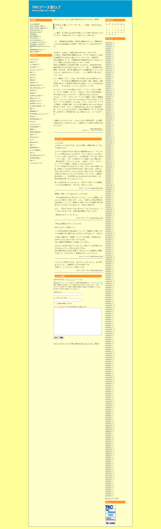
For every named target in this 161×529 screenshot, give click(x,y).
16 (112, 30)
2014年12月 (108, 305)
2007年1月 (108, 495)
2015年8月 (108, 289)
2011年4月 (108, 393)
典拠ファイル (33, 98)
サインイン (70, 279)
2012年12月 (108, 353)
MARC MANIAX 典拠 (36, 26)
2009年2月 (108, 445)
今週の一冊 (33, 142)
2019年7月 (108, 195)
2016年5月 (108, 271)
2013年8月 (108, 337)
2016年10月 (108, 261)
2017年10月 (108, 237)
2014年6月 (108, 317)
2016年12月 (108, 257)
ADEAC (32, 116)
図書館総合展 (33, 147)
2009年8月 (108, 433)
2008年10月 (108, 453)
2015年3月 (108, 299)
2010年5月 (108, 415)
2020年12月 (108, 162)
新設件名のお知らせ (35, 85)
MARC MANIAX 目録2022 (37, 28)
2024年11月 (108, 68)
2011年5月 (108, 391)
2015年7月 (108, 291)
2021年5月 (108, 152)
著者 (31, 72)
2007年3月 (108, 491)
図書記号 (32, 80)
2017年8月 (108, 241)
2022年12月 (108, 114)
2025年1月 (108, 64)
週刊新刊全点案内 (34, 118)
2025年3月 (108, 60)
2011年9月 (108, 383)
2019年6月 (108, 197)
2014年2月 (108, 325)
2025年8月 (108, 50)
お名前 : (58, 292)
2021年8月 (108, 146)
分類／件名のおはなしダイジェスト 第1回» (85, 19)
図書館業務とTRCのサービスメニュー (40, 46)
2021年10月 (108, 142)
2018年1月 (108, 231)
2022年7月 (108, 124)
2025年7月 (108, 52)
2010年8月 (108, 409)
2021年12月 (108, 138)
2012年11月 (108, 355)
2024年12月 (108, 66)
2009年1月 (108, 447)
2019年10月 (108, 189)
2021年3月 (108, 156)
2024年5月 (108, 80)
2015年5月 (108, 295)
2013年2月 (108, 349)
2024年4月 (108, 82)
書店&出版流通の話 (35, 131)
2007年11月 (108, 475)
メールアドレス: (60, 298)
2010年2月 (108, 421)
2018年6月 (108, 221)
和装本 (31, 134)
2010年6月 (108, 413)
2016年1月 (108, 279)
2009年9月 (108, 431)
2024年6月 (108, 78)
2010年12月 (108, 401)
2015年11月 (108, 283)
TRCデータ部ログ (46, 7)
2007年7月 (108, 483)
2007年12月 (108, 473)
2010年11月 (108, 403)
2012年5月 (108, 367)
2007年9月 (108, 479)
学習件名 (32, 90)
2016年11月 (108, 259)
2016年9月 (108, 263)
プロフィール (33, 59)
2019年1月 (108, 207)
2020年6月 (108, 175)
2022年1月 (108, 136)
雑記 (31, 160)
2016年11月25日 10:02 (96, 256)
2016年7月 (108, 267)
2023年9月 (108, 96)
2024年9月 (108, 72)
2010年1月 (108, 423)
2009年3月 (108, 443)
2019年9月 (108, 191)
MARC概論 (33, 34)
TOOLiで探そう (34, 38)
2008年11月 (108, 451)
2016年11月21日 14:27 (96, 188)
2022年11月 (108, 116)
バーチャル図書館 (34, 150)
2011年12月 (108, 377)
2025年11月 (108, 44)
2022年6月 (108, 126)
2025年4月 (108, 58)
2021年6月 (108, 150)
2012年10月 (108, 357)
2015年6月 (108, 293)
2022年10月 (108, 118)
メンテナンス (33, 124)
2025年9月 (108, 48)
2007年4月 (108, 489)
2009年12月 (108, 425)
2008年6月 (108, 461)
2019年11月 (108, 187)
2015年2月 (108, 301)
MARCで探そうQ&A (35, 32)
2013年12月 (108, 329)
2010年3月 (108, 419)
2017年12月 (108, 233)
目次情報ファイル (34, 103)
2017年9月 (108, 239)
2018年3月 (108, 227)
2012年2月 (108, 373)
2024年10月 (108, 70)
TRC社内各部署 (34, 126)
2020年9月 (108, 168)
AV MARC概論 (34, 24)
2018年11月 (108, 211)
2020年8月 (108, 170)
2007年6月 (108, 485)
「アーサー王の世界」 (62, 44)
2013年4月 (108, 345)
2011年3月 (108, 395)
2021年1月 (108, 160)
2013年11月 (108, 331)
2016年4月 (108, 273)
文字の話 (32, 74)
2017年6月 (108, 245)
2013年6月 (108, 341)
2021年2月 (108, 158)
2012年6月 (108, 365)
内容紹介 (32, 93)
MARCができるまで (35, 30)
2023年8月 (108, 98)
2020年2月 (108, 181)
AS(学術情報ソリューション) (37, 113)
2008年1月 (108, 471)
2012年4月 (108, 369)
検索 (31, 144)
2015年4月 (108, 297)
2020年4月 (108, 177)
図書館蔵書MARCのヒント (37, 49)
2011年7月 (108, 387)
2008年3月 (108, 467)
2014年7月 (108, 315)
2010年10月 (108, 405)
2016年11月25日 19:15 (96, 270)
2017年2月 (108, 253)
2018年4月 (108, 225)
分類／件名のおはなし (36, 87)
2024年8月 (108, 74)
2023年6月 (108, 102)
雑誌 (31, 108)
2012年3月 (108, 371)
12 (121, 28)
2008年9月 (108, 455)
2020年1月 (108, 183)
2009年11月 (108, 427)
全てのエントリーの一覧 (111, 498)
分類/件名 (32, 82)
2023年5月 (108, 104)
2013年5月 (108, 343)
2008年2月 (108, 469)
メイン (67, 19)
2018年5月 (108, 223)
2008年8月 (108, 457)
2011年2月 (108, 397)
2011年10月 (108, 381)
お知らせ (32, 61)
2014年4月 (108, 321)
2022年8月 (108, 122)
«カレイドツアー (59, 19)
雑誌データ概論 (34, 51)
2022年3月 (108, 132)
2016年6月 (108, 269)
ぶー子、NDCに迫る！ (36, 40)
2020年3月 (108, 179)
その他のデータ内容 (35, 95)
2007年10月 (108, 477)
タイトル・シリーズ (35, 69)
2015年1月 (108, 303)
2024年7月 (108, 76)
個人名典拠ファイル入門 (36, 44)
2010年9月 (108, 407)
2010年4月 (108, 417)
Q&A (31, 152)
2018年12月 (108, 209)
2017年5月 (108, 247)
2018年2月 (108, 229)
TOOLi (31, 121)
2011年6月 (108, 389)
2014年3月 (108, 323)
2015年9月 (108, 287)
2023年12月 (108, 90)
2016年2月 (108, 277)
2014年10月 (108, 309)
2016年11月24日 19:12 (96, 218)
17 (115, 30)
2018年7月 (108, 219)
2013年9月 (108, 335)
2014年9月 (108, 311)
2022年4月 (108, 130)
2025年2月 (108, 62)
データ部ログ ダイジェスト (37, 42)
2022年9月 (108, 120)
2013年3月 (108, 347)
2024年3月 (108, 84)
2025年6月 (108, 54)
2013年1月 (108, 351)
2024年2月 (108, 86)
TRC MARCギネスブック (36, 155)
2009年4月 (108, 441)
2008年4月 (108, 465)
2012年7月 (108, 363)
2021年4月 (108, 154)
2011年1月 (108, 399)
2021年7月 (108, 148)
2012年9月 (108, 359)
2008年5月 (108, 463)
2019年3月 (108, 203)
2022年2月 (108, 134)
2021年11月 (108, 140)
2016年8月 (108, 265)
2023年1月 (108, 112)
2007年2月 (108, 493)
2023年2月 (108, 110)
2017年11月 (108, 235)
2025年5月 (108, 56)
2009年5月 (108, 439)
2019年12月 (108, 185)
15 (109, 30)
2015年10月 (108, 285)
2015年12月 (108, 281)
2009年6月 (108, 437)
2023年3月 (108, 108)
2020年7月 (108, 173)
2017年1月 (108, 255)
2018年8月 (108, 217)
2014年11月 (108, 307)
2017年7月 (108, 243)
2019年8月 (108, 193)
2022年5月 (108, 128)
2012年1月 (108, 375)
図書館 (31, 129)
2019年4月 (108, 201)
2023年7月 (108, 100)
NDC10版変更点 (34, 36)
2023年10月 (108, 94)
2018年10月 (108, 213)
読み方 (31, 77)
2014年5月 (108, 319)
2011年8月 (108, 385)
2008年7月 (108, 459)
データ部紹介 (33, 64)
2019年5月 (108, 199)
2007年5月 (108, 487)
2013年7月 (108, 339)
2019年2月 (108, 205)
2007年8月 (108, 481)
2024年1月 (108, 88)
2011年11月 (108, 379)
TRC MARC (33, 67)
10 (115, 28)
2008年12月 (108, 449)
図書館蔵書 (33, 111)
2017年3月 (108, 251)
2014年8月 (108, 313)
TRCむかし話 (33, 137)
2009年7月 (108, 435)
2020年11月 (108, 164)
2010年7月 (108, 411)
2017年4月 (108, 249)
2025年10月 (108, 46)
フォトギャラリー (34, 163)
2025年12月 (108, 42)
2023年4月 (108, 106)
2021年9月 (108, 144)
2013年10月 (108, 333)
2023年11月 (108, 92)
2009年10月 (108, 429)
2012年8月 (108, 361)
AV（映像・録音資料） (36, 106)
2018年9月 (108, 215)
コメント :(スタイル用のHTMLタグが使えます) (70, 307)
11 (118, 28)
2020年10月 (108, 166)
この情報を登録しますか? (63, 303)
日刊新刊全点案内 (34, 157)
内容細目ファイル (34, 100)
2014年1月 (108, 327)
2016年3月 (108, 275)
